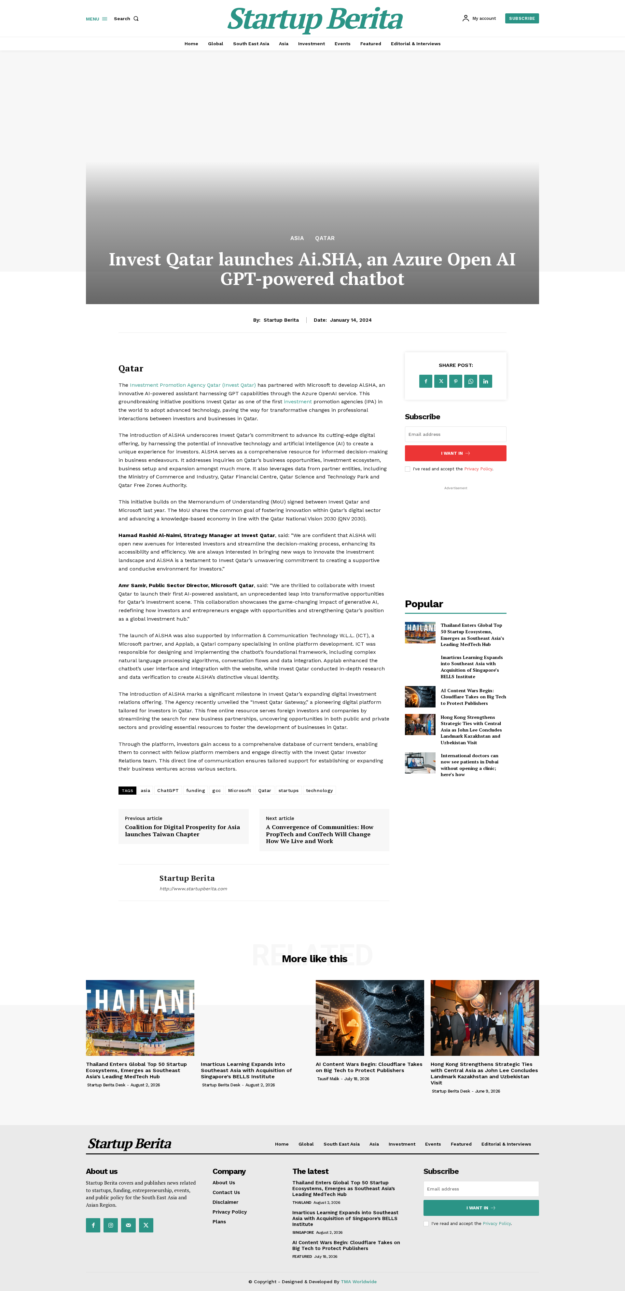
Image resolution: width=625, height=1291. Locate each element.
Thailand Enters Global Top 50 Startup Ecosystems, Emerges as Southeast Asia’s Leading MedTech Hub (472, 634)
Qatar (325, 238)
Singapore (303, 1232)
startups (289, 790)
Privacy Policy (478, 468)
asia (145, 790)
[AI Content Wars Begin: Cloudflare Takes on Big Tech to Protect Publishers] (420, 696)
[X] (440, 381)
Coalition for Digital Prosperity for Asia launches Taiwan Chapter (182, 831)
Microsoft (239, 790)
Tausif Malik (328, 1078)
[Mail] (128, 1225)
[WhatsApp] (470, 381)
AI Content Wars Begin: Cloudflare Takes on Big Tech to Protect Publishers (473, 696)
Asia (297, 238)
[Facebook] (425, 381)
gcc (216, 790)
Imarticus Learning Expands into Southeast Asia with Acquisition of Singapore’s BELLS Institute (472, 666)
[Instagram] (111, 1225)
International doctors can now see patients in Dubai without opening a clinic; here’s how (469, 765)
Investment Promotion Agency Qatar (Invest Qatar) (193, 385)
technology (319, 790)
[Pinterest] (455, 381)
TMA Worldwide (359, 1281)
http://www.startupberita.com (193, 888)
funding (195, 790)
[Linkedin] (485, 381)
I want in (452, 453)
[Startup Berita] (134, 882)
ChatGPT (168, 790)
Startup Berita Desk (106, 1085)
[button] (127, 18)
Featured (302, 1256)
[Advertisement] (456, 532)
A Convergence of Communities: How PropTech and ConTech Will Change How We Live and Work (319, 834)
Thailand (302, 1202)
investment (298, 401)
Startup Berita (281, 320)
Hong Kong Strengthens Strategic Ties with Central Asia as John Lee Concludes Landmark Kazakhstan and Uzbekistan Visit (471, 730)
